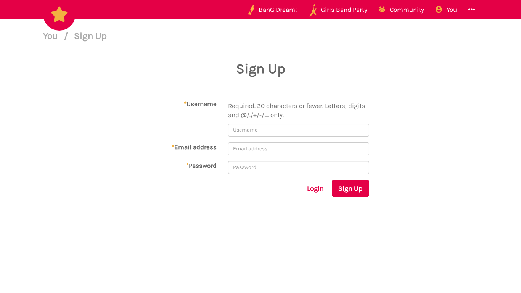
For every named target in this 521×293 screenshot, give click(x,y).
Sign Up (350, 188)
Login (315, 188)
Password (201, 165)
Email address (194, 147)
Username (200, 104)
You (51, 36)
